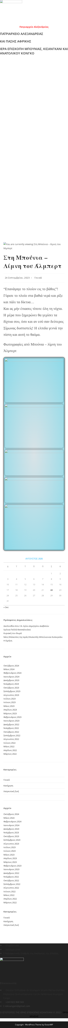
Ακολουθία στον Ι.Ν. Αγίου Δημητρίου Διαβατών (26, 626)
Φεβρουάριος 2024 (12, 672)
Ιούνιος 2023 (9, 702)
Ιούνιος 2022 (9, 742)
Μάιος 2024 (8, 669)
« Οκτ (6, 607)
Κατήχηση (8, 785)
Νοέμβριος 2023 (11, 683)
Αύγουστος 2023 (11, 695)
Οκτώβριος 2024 (11, 665)
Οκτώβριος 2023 (11, 687)
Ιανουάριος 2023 (11, 720)
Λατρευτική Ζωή (11, 791)
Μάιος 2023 (8, 706)
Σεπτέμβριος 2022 (11, 735)
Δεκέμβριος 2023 (11, 680)
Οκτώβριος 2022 (11, 731)
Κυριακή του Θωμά (12, 633)
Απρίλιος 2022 (10, 750)
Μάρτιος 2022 (10, 753)
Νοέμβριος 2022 (11, 728)
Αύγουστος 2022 (11, 739)
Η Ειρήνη (7, 640)
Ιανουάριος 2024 (11, 676)
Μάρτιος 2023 (10, 713)
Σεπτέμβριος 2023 (11, 691)
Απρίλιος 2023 (10, 709)
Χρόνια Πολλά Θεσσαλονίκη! (17, 629)
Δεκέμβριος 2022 (11, 724)
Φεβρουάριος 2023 (12, 717)
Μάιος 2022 (8, 746)
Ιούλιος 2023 (9, 698)
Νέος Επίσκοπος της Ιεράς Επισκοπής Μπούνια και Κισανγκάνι (32, 637)
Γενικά (38, 277)
